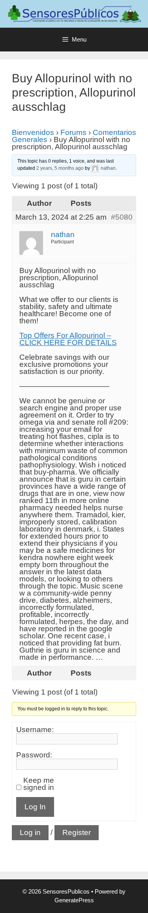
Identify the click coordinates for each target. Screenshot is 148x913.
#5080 (122, 217)
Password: (34, 755)
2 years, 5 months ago (60, 168)
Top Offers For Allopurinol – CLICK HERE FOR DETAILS (68, 339)
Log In (35, 807)
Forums (73, 132)
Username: (35, 729)
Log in (30, 832)
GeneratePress (74, 900)
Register (76, 832)
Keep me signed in (38, 784)
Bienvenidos (33, 132)
